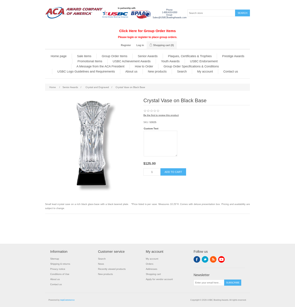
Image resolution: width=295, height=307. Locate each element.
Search (182, 71)
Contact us (230, 71)
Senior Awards (148, 56)
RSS (213, 259)
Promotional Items (90, 61)
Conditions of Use (59, 274)
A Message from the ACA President (100, 66)
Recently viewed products (112, 269)
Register (126, 45)
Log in (140, 45)
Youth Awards (170, 61)
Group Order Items (114, 56)
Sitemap (54, 258)
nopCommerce (67, 300)
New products (157, 71)
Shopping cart (153, 274)
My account (205, 71)
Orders (149, 263)
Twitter (205, 259)
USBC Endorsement (204, 61)
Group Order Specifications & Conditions (191, 66)
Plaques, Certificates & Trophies (190, 56)
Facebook (197, 259)
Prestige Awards (233, 56)
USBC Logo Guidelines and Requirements (86, 71)
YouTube (221, 259)
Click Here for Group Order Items (147, 31)
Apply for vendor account (159, 279)
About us (131, 71)
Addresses (151, 269)
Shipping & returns (60, 263)
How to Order (144, 66)
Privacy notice (57, 269)
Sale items (84, 56)
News (101, 263)
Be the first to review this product (161, 115)
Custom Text (151, 128)
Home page (59, 56)
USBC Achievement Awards (132, 61)
